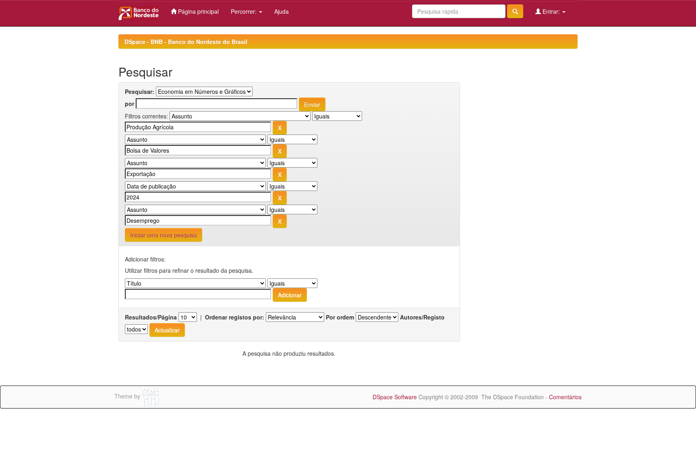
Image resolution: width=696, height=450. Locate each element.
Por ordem (340, 317)
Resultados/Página (151, 317)
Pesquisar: (139, 91)
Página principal (197, 11)
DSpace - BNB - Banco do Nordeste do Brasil (185, 41)
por (129, 104)
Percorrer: (244, 11)
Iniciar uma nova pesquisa (163, 235)
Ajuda (281, 11)
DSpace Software (395, 397)
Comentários (565, 397)
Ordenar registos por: (234, 317)
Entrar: (551, 11)
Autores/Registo (422, 317)
